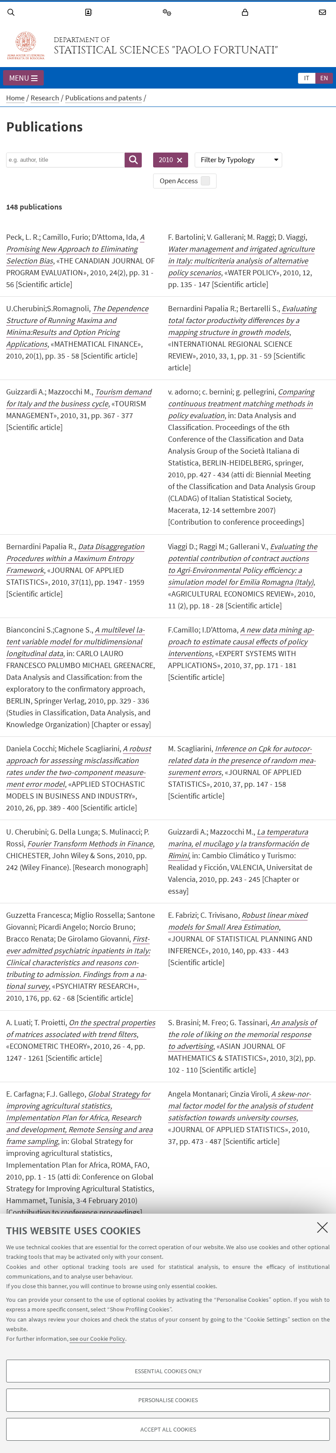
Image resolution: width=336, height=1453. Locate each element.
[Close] (322, 1227)
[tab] (306, 77)
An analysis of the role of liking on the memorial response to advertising (242, 1034)
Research (45, 98)
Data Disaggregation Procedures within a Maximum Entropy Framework (75, 558)
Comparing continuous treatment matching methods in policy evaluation (241, 403)
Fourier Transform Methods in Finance (90, 843)
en (324, 78)
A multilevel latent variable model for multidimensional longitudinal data (75, 641)
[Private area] (246, 12)
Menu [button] (19, 78)
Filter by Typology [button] (228, 159)
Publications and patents (103, 98)
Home (15, 98)
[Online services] (168, 12)
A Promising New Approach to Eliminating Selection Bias (75, 249)
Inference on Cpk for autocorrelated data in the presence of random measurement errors (242, 760)
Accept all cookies (168, 1429)
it (306, 78)
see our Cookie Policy (97, 1339)
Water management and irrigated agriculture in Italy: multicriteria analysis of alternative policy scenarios (241, 260)
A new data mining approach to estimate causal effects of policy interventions (241, 641)
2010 (163, 161)
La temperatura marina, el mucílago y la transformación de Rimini (238, 843)
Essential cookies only (168, 1371)
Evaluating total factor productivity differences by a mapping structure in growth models (242, 320)
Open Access (179, 180)
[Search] (12, 12)
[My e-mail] (324, 12)
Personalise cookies (168, 1400)
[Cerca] (133, 160)
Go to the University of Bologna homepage (26, 45)
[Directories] (90, 12)
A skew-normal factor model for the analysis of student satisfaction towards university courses (240, 1106)
